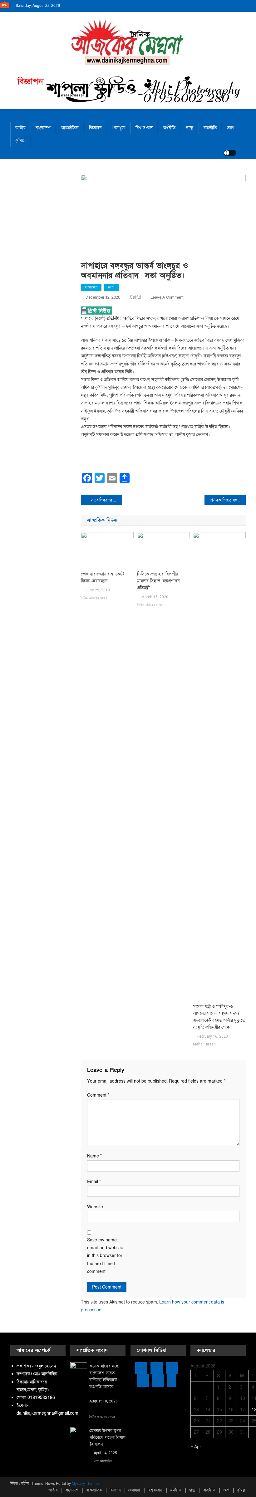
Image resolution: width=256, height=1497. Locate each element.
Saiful (135, 297)
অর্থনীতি (169, 128)
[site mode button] (230, 153)
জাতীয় (20, 128)
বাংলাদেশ (43, 128)
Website (95, 1207)
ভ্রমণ (230, 128)
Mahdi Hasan (204, 1044)
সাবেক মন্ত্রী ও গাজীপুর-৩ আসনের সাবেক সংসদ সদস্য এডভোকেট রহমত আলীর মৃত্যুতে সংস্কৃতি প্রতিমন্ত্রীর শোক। (219, 1017)
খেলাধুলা (118, 128)
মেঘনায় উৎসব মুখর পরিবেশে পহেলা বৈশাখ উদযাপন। (107, 1437)
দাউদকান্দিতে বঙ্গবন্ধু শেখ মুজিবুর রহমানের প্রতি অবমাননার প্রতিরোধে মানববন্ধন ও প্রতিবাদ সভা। (227, 500)
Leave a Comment (167, 297)
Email (94, 1182)
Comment (98, 1095)
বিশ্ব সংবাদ (144, 128)
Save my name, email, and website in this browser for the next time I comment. (105, 1255)
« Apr (195, 1447)
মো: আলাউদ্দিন (102, 1461)
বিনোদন (95, 128)
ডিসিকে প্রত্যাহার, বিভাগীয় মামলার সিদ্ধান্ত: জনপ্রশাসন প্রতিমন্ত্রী (158, 581)
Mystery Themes (86, 1483)
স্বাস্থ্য (189, 128)
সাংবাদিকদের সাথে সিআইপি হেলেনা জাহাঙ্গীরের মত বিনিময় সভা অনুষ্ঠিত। (106, 500)
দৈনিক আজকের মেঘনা (94, 598)
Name (94, 1156)
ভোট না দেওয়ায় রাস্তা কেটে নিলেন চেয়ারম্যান (102, 577)
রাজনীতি (210, 128)
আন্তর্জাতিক (70, 128)
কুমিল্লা (20, 140)
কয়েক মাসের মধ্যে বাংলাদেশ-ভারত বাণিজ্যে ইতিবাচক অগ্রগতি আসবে (104, 1376)
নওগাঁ (112, 287)
